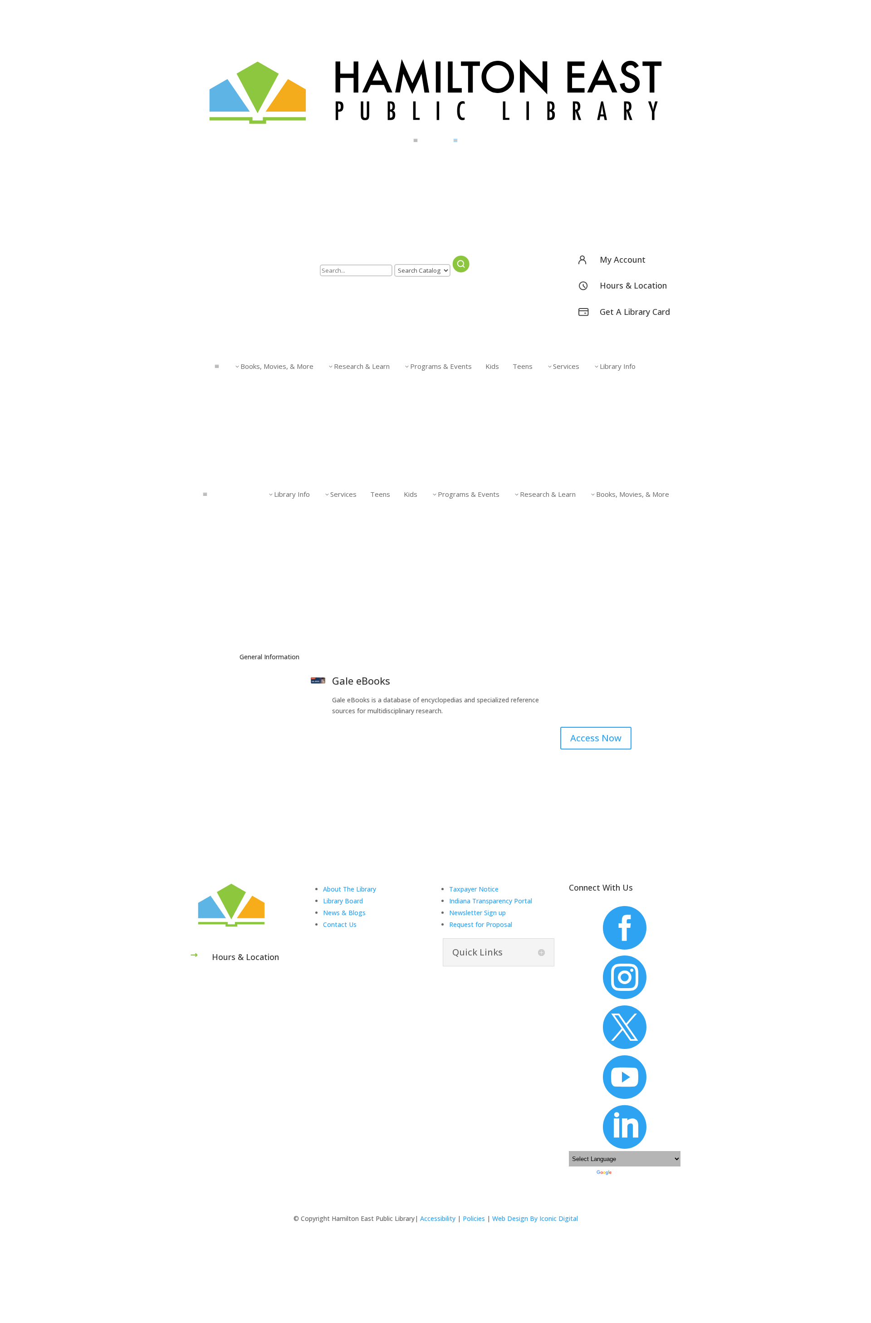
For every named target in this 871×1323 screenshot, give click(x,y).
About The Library (349, 889)
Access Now (595, 738)
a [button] (415, 140)
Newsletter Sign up (477, 912)
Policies (474, 1218)
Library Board (343, 901)
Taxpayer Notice (474, 889)
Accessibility (437, 1218)
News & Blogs (344, 912)
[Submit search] (461, 264)
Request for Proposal (480, 924)
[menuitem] (435, 141)
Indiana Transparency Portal (490, 901)
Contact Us (340, 924)
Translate (623, 1172)
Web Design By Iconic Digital (535, 1218)
